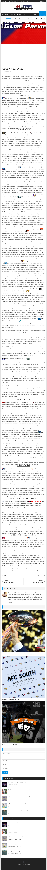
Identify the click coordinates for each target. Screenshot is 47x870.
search (42, 1)
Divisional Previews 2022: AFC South (11, 699)
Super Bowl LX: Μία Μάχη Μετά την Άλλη (17, 782)
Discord (14, 1)
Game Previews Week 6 (9, 582)
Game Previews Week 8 (37, 582)
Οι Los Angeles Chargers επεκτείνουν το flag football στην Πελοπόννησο (26, 18)
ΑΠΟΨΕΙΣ (27, 14)
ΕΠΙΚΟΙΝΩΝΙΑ (28, 867)
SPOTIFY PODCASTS (23, 1)
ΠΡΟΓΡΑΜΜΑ (5, 14)
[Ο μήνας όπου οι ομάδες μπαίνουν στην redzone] (4, 812)
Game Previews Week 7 (12, 69)
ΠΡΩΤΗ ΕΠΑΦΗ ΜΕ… (6, 1)
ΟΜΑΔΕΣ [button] (20, 14)
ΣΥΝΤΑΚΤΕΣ (21, 867)
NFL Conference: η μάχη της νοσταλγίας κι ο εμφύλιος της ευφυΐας (22, 789)
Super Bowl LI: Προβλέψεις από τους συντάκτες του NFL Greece (18, 654)
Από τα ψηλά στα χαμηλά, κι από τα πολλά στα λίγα (19, 796)
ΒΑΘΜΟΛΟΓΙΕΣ (13, 14)
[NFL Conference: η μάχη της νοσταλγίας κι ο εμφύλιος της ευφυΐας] (4, 791)
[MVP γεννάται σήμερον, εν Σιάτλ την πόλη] (4, 805)
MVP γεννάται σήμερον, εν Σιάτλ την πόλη (17, 803)
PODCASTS (35, 14)
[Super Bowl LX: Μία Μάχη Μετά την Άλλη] (4, 784)
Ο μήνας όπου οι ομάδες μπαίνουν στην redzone (19, 810)
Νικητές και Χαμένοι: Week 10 (9, 744)
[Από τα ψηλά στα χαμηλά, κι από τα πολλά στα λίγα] (4, 798)
